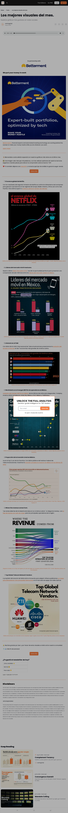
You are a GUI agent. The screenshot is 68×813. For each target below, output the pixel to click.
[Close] (52, 398)
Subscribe (45, 408)
